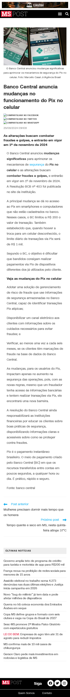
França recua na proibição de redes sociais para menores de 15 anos (35, 572)
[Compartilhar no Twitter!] (20, 119)
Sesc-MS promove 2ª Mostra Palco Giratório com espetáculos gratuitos (32, 626)
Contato (47, 693)
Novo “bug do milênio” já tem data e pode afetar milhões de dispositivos (31, 596)
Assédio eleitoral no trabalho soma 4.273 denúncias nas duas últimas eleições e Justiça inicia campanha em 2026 (33, 584)
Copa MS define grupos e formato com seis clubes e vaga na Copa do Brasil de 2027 (32, 616)
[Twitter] (57, 683)
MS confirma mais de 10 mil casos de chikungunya (27, 646)
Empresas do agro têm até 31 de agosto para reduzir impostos (33, 636)
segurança (36, 165)
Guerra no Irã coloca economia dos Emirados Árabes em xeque (33, 606)
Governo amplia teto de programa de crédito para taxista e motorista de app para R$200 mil (34, 563)
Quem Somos (26, 693)
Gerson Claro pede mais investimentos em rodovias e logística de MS (31, 656)
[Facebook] (50, 683)
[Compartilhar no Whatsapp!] (21, 123)
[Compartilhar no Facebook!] (21, 115)
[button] (60, 14)
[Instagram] (64, 683)
